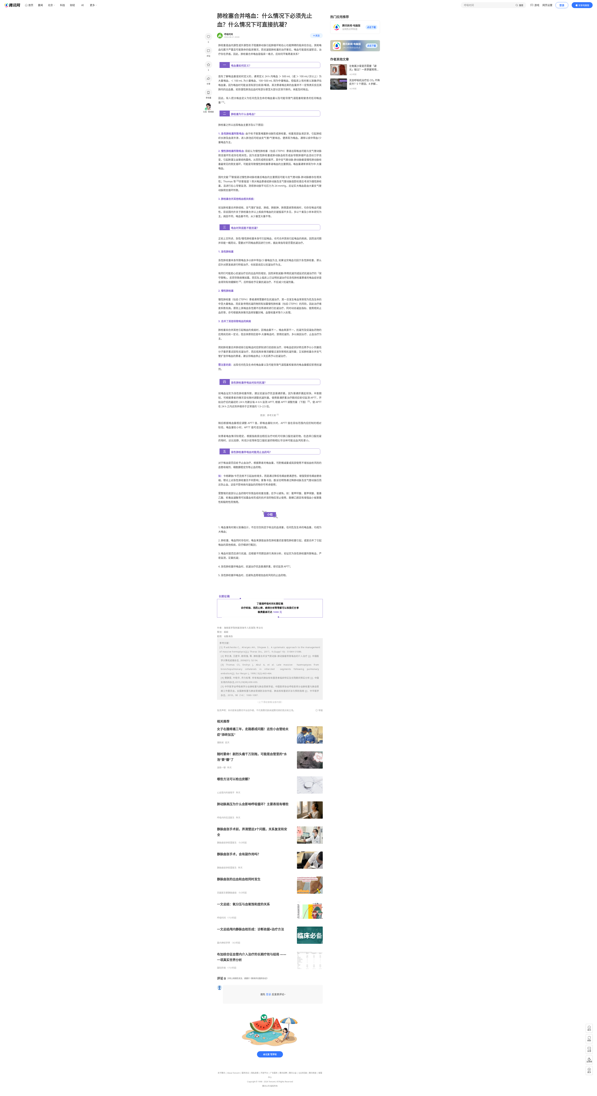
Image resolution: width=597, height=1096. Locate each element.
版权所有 (274, 1086)
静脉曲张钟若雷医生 (227, 843)
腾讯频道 (312, 1073)
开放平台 (264, 1073)
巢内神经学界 (223, 943)
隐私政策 (255, 1073)
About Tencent (233, 1073)
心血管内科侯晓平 (225, 792)
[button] (371, 27)
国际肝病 (221, 968)
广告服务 (274, 1073)
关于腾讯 (221, 1073)
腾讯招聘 (283, 1073)
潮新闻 (220, 742)
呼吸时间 (221, 918)
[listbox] (270, 844)
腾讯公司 (266, 1086)
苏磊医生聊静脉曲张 (227, 893)
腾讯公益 (292, 1073)
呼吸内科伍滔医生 (225, 817)
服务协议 (245, 1073)
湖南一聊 (221, 767)
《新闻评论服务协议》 (259, 978)
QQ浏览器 (302, 1073)
